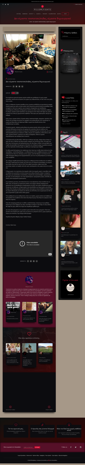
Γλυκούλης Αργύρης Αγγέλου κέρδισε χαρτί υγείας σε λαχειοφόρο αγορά (69, 209)
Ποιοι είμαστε (48, 455)
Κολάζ (25, 357)
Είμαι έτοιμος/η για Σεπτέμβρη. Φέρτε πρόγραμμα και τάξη (69, 110)
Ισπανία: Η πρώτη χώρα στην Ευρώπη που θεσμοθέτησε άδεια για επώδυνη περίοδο (70, 156)
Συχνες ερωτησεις (78, 4)
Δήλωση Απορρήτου (63, 455)
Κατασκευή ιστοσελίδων (42, 460)
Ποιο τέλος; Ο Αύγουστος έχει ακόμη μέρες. (69, 116)
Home (30, 21)
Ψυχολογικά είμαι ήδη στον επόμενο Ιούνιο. (69, 120)
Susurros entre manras (11, 357)
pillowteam (68, 149)
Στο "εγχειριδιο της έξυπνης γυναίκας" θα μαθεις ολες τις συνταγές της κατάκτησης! (69, 433)
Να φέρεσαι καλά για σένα (12, 318)
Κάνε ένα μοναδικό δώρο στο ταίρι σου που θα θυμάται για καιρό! (42, 432)
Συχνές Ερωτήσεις (22, 455)
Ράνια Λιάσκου (14, 353)
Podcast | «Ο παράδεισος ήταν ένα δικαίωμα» (44, 360)
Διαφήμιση (42, 455)
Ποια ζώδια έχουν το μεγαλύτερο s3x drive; (69, 235)
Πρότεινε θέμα (36, 455)
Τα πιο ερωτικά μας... (16, 429)
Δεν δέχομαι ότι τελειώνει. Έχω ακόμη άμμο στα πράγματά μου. (69, 106)
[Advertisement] (29, 389)
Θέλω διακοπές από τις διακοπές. (70, 113)
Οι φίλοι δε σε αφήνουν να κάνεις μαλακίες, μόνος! (29, 318)
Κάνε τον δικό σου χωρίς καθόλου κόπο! (69, 429)
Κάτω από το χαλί (65, 179)
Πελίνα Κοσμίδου (46, 353)
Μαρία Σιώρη (18, 71)
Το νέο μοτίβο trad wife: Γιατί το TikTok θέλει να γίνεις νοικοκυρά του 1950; (12, 361)
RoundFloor (54, 460)
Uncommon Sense (11, 79)
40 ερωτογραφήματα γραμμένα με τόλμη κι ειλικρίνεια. (16, 432)
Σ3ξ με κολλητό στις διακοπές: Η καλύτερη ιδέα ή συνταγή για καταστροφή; (70, 182)
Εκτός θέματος (42, 357)
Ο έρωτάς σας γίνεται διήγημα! (42, 429)
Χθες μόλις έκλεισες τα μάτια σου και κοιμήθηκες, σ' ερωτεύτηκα (45, 320)
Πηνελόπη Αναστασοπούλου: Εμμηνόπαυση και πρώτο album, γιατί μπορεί (69, 263)
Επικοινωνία (29, 455)
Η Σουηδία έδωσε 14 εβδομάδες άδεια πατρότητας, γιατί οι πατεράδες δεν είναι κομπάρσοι (27, 362)
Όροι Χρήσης (55, 455)
